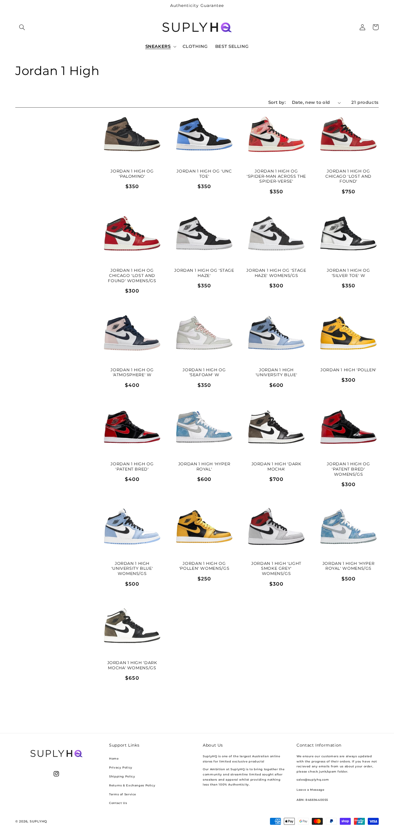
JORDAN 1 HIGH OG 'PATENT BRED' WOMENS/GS (348, 469)
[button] (22, 27)
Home (114, 758)
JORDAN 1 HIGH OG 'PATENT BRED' (131, 466)
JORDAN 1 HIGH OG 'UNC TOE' (204, 174)
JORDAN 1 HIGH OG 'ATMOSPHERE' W (131, 372)
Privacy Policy (120, 767)
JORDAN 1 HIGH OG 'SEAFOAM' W (204, 372)
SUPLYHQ (38, 821)
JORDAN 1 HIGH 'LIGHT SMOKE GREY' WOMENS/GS (276, 568)
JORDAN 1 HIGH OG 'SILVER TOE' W (348, 273)
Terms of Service (122, 794)
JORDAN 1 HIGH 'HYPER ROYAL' (204, 466)
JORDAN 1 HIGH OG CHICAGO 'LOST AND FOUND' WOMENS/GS (132, 275)
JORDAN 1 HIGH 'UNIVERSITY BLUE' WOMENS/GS (132, 568)
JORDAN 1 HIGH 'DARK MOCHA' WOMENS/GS (132, 665)
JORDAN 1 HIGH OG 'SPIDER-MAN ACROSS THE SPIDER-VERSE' (276, 176)
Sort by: (277, 102)
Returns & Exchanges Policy (132, 785)
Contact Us (118, 803)
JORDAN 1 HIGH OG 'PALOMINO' (131, 174)
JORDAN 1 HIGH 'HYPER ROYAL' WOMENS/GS (348, 566)
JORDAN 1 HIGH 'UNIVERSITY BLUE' (276, 372)
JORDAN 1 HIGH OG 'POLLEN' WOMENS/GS (204, 566)
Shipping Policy (122, 776)
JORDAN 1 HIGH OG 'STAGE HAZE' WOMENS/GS (276, 273)
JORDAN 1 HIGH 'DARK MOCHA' (276, 466)
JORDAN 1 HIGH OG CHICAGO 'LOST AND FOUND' (348, 176)
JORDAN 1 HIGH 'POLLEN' (348, 370)
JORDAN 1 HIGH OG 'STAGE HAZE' (204, 273)
